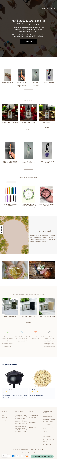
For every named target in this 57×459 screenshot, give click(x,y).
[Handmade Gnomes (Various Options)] (49, 75)
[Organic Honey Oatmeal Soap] (47, 306)
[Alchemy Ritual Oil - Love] (28, 112)
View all (28, 90)
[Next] (52, 194)
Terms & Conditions (33, 415)
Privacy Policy (32, 422)
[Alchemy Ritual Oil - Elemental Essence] (10, 112)
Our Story (4, 420)
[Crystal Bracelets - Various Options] (46, 194)
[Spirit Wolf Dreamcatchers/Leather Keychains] (35, 75)
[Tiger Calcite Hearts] (7, 75)
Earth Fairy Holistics (20, 449)
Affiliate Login (32, 427)
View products (28, 41)
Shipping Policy (32, 417)
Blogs (3, 415)
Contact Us (35, 341)
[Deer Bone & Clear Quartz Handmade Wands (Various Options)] (21, 75)
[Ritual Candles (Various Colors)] (10, 194)
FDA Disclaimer (32, 425)
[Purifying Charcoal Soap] (28, 306)
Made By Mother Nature (37, 449)
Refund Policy (32, 420)
